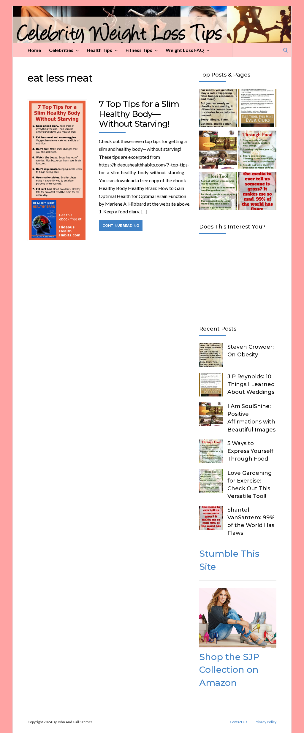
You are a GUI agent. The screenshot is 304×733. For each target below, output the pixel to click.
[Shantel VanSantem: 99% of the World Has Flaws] (257, 192)
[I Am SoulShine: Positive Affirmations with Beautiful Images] (218, 151)
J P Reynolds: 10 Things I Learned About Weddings (251, 384)
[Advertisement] (237, 278)
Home (34, 50)
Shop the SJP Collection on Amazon (229, 669)
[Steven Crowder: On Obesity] (218, 109)
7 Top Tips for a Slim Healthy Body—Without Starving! (139, 114)
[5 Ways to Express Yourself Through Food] (257, 151)
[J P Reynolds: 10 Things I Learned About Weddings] (257, 109)
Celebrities (61, 50)
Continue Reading (120, 225)
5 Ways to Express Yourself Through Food (250, 451)
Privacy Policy (265, 722)
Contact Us (238, 722)
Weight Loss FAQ (185, 50)
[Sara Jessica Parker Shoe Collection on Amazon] (237, 646)
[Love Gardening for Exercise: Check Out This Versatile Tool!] (218, 192)
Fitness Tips (139, 50)
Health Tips (99, 50)
